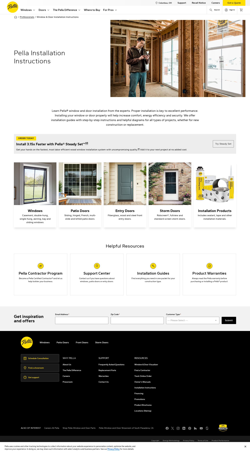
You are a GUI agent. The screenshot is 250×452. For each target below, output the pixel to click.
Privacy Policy (113, 449)
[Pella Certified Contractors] (40, 274)
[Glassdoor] (207, 428)
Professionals (27, 17)
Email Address (61, 314)
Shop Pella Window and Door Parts (79, 428)
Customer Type (173, 314)
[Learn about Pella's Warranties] (223, 428)
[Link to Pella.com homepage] (12, 7)
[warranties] (209, 274)
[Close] (245, 446)
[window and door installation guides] (153, 274)
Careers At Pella (51, 428)
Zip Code (115, 314)
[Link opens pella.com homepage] (27, 342)
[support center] (96, 274)
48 (86, 143)
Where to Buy (92, 10)
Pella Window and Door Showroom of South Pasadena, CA (126, 428)
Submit (229, 320)
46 (139, 149)
